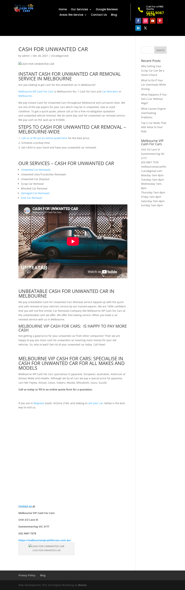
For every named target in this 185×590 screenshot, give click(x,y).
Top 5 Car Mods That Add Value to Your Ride (153, 127)
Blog (114, 15)
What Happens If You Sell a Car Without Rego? (154, 99)
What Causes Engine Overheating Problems (153, 113)
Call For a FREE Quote (155, 8)
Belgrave (39, 403)
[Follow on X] (145, 28)
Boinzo (82, 585)
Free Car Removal (31, 198)
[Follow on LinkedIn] (138, 28)
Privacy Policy (26, 575)
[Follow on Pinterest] (160, 21)
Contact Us (99, 15)
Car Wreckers (110, 91)
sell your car (95, 403)
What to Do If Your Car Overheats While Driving (153, 85)
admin (26, 55)
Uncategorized (59, 55)
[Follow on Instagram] (145, 21)
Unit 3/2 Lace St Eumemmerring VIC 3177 (153, 154)
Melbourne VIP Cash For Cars (35, 91)
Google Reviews (107, 9)
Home (63, 9)
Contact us (25, 506)
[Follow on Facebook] (138, 21)
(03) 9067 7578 (149, 162)
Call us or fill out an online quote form (44, 138)
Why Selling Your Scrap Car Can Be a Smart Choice (152, 70)
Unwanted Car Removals (36, 169)
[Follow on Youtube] (153, 21)
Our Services (79, 9)
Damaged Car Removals (35, 193)
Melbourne (25, 96)
